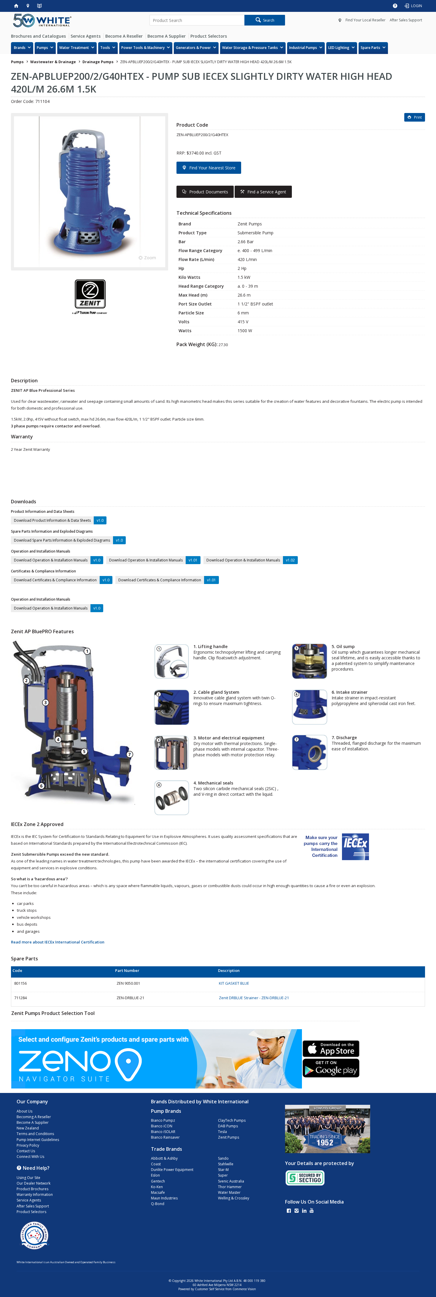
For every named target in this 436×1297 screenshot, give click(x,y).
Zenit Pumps (228, 1137)
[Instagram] (296, 1211)
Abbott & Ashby (164, 1158)
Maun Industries (164, 1198)
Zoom (150, 257)
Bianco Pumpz (163, 1120)
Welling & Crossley (233, 1198)
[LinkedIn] (304, 1211)
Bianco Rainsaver (165, 1137)
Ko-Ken (157, 1186)
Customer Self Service (210, 1289)
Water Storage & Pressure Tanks (250, 47)
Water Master (229, 1192)
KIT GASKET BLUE (234, 983)
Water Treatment (74, 47)
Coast (156, 1163)
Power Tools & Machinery (143, 47)
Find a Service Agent (266, 192)
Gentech (158, 1181)
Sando (223, 1158)
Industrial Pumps (303, 47)
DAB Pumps (228, 1126)
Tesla (222, 1131)
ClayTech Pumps (232, 1120)
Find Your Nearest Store (212, 168)
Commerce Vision (244, 1289)
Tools (105, 47)
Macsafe (158, 1192)
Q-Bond (157, 1203)
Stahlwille (225, 1163)
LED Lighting (338, 47)
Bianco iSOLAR (163, 1131)
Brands (20, 47)
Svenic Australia (231, 1181)
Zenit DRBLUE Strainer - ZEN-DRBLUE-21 (254, 997)
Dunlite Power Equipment (172, 1169)
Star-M (223, 1169)
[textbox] (196, 20)
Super (223, 1175)
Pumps (42, 47)
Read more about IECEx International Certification (57, 942)
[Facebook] (289, 1211)
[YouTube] (311, 1211)
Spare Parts (370, 47)
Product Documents (208, 192)
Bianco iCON (161, 1126)
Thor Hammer (230, 1186)
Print (418, 117)
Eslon (155, 1175)
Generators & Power (193, 47)
